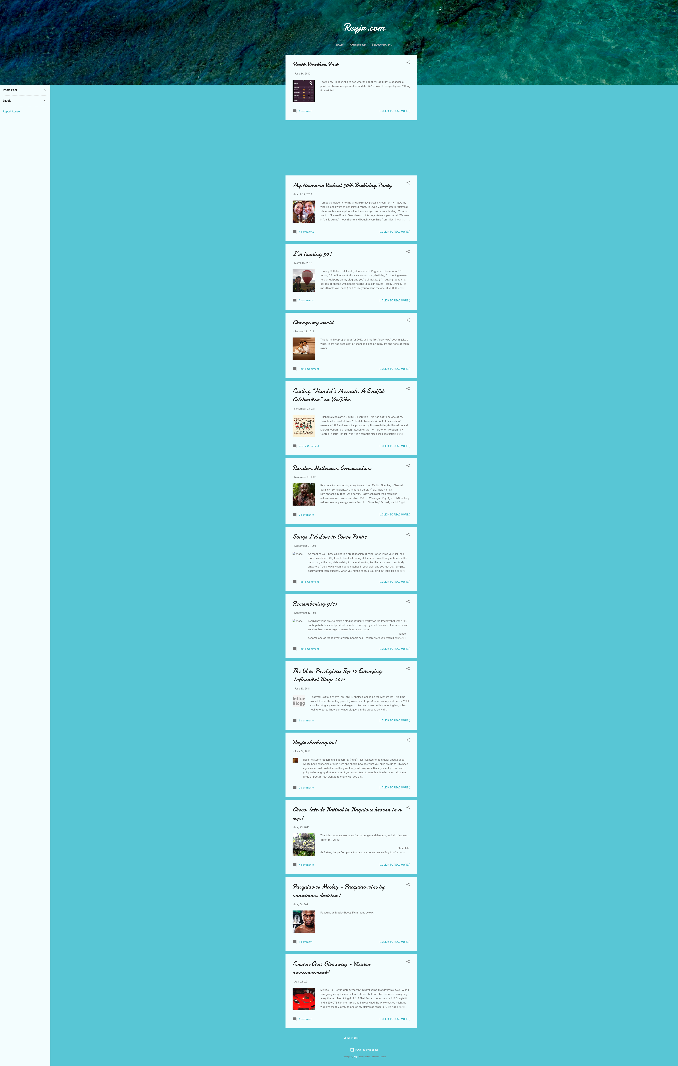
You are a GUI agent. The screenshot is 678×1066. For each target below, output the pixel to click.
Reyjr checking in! (315, 742)
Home (339, 45)
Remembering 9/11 (315, 603)
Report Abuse (11, 111)
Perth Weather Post (315, 64)
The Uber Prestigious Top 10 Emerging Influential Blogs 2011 (337, 675)
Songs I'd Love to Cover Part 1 (330, 536)
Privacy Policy (382, 45)
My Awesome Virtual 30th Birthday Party (342, 185)
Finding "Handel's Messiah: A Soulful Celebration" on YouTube (338, 395)
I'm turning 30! (312, 253)
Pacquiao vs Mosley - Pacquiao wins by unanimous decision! (339, 891)
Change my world (313, 322)
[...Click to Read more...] (395, 111)
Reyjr (355, 1057)
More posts (351, 1038)
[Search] (440, 9)
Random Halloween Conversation (332, 468)
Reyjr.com (364, 27)
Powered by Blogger (366, 1049)
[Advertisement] (431, 108)
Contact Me (358, 45)
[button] (408, 62)
